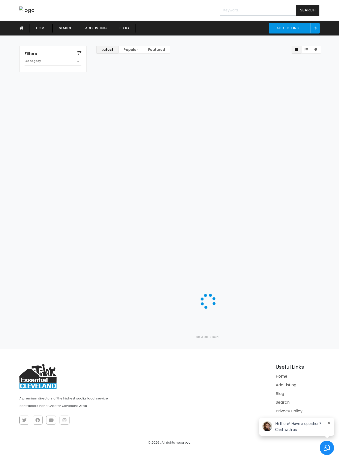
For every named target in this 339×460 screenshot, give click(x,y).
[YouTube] (51, 420)
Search (307, 10)
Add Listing (96, 28)
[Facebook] (38, 420)
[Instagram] (64, 420)
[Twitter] (24, 420)
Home (41, 28)
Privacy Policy (289, 411)
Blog (124, 28)
